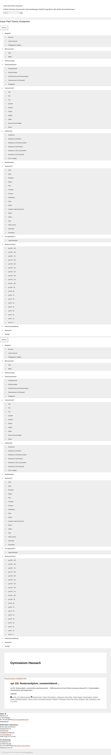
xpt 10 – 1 (11, 322)
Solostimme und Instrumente (16, 154)
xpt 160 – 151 (12, 264)
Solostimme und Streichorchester (17, 142)
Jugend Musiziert (13, 240)
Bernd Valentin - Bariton (90, 697)
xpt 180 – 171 (12, 256)
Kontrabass (11, 232)
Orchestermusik (12, 68)
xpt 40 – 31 (11, 310)
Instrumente (8, 166)
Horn (9, 185)
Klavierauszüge (9, 60)
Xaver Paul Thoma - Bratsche (76, 699)
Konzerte (10, 37)
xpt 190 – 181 (12, 252)
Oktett (10, 119)
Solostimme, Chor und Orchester (17, 150)
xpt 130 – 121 (12, 275)
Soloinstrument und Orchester (16, 80)
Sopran (35, 699)
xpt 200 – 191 (12, 248)
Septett (10, 115)
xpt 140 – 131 (12, 271)
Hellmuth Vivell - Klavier (39, 697)
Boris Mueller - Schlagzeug (56, 697)
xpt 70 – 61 (11, 299)
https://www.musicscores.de (22, 745)
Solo (9, 92)
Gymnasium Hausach (45, 699)
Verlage (7, 334)
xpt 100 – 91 (11, 287)
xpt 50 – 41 (11, 307)
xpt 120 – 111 (12, 279)
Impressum (8, 330)
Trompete (11, 189)
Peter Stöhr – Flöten (71, 697)
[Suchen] (21, 13)
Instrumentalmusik (10, 64)
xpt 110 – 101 (12, 283)
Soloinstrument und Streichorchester (18, 76)
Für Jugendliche (10, 236)
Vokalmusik (8, 131)
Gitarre (10, 205)
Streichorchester (12, 72)
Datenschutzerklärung (11, 326)
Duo (9, 96)
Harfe (9, 201)
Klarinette (10, 178)
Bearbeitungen (9, 162)
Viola (9, 221)
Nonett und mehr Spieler (15, 123)
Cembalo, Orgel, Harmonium (16, 209)
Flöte (9, 170)
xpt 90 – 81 (11, 291)
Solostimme (11, 135)
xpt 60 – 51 (11, 303)
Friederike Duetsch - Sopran (24, 699)
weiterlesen (13, 693)
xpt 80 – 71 (11, 295)
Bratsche (55, 699)
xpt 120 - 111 (16, 697)
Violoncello (11, 228)
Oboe (9, 174)
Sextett (10, 111)
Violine (10, 217)
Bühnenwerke (9, 49)
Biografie (7, 33)
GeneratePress (29, 752)
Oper (9, 53)
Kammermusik (9, 88)
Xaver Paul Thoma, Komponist (12, 6)
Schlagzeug (11, 84)
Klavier (10, 127)
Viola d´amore (12, 225)
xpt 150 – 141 (12, 267)
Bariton (80, 697)
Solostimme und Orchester (15, 146)
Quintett (10, 107)
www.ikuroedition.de (5, 734)
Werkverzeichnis (10, 244)
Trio (9, 99)
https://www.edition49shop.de (20, 719)
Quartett (10, 103)
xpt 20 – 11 (11, 318)
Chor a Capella (12, 158)
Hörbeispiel (62, 699)
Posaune (10, 193)
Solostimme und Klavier (14, 139)
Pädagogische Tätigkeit (14, 45)
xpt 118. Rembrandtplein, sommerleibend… (34, 683)
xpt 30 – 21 (11, 314)
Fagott (10, 182)
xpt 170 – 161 (12, 260)
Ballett (10, 56)
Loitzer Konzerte (12, 41)
